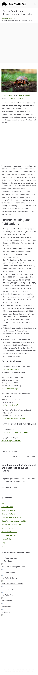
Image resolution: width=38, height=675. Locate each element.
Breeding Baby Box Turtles (11, 517)
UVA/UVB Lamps (7, 601)
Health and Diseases (9, 532)
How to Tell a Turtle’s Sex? (11, 525)
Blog (3, 543)
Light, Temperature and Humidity (13, 521)
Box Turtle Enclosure (9, 578)
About (3, 546)
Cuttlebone (5, 612)
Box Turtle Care (6, 631)
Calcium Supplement (9, 589)
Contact (3, 650)
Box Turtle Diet (7, 507)
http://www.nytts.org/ (9, 405)
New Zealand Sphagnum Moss (13, 567)
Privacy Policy (5, 659)
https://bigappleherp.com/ (11, 441)
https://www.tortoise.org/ (11, 369)
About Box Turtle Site (8, 647)
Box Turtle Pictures (7, 642)
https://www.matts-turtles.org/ (13, 419)
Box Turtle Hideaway (9, 572)
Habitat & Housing (8, 510)
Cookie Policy (5, 656)
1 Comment (19, 98)
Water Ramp (6, 606)
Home (3, 503)
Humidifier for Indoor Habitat (12, 584)
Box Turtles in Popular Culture (24, 456)
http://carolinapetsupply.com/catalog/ (15, 432)
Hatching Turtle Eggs (9, 514)
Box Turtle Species (8, 535)
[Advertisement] (19, 43)
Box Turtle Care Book (9, 558)
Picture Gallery (7, 539)
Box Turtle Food (7, 595)
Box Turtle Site (28, 671)
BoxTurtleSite (8, 95)
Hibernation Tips (7, 528)
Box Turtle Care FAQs (11, 451)
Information (11, 98)
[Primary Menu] (35, 4)
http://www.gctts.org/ (9, 389)
